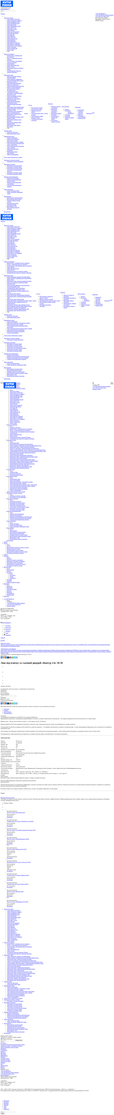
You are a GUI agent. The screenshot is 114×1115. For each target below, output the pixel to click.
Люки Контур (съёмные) (86, 651)
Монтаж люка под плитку (7, 797)
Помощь (3, 1057)
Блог (2, 1064)
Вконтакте (8, 627)
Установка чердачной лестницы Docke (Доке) (13, 1044)
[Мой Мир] (6, 657)
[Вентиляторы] (14, 195)
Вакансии (3, 1053)
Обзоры (3, 1068)
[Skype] (15, 657)
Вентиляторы (13, 530)
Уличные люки (14, 472)
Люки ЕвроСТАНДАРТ (7, 650)
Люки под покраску (15, 427)
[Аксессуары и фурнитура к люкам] (14, 156)
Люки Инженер (54, 651)
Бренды (3, 1067)
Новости (3, 1051)
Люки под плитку (14, 391)
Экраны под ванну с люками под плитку (11, 1046)
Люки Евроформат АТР (34, 650)
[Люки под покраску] (14, 52)
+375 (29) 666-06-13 (100, 13)
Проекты (9, 558)
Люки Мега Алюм (89, 650)
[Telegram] (17, 657)
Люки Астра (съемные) (100, 650)
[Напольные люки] (14, 73)
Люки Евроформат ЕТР (46, 650)
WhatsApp (8, 635)
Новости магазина (7, 1038)
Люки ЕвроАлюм (57, 650)
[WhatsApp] (12, 657)
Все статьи (3, 1043)
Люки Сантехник (97, 651)
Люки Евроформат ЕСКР (68, 650)
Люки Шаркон (27, 651)
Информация (4, 1055)
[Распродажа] (14, 210)
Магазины (3, 1054)
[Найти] (1, 12)
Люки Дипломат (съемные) (20, 650)
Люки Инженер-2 (62, 651)
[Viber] (10, 657)
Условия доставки (5, 1060)
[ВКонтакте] (1, 657)
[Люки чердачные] (14, 188)
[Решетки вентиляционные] (14, 175)
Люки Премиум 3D (44, 651)
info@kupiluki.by (5, 9)
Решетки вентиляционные (17, 514)
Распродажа (16, 646)
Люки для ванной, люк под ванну (10, 1047)
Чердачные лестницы (15, 501)
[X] (8, 657)
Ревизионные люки (15, 479)
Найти (2, 1113)
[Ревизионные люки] (14, 135)
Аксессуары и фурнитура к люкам (57, 644)
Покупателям (10, 569)
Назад (17, 385)
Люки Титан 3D (35, 651)
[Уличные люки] (14, 129)
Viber (7, 633)
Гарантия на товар (5, 1061)
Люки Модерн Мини (10, 651)
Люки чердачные (14, 523)
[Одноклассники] (4, 657)
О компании (4, 1050)
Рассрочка (12, 575)
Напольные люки (14, 443)
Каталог (18, 387)
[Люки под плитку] (14, 16)
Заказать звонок (96, 389)
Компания (9, 586)
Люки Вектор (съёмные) (73, 651)
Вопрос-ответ (4, 1065)
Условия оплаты (5, 1058)
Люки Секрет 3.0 (79, 650)
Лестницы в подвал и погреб (17, 496)
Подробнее (10, 817)
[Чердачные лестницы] (14, 163)
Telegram (8, 631)
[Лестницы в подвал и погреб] (14, 158)
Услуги (9, 546)
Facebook (8, 625)
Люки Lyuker (5, 653)
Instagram (8, 629)
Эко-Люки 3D (19, 651)
